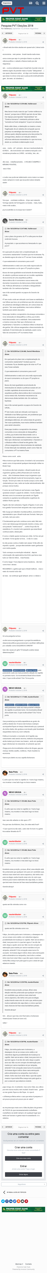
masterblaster (33, 697)
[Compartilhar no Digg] (11, 1201)
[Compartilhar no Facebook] (7, 1201)
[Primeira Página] (2, 33)
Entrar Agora (23, 1174)
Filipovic (30, 923)
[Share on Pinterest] (26, 1201)
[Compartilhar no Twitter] (3, 1201)
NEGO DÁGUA (15, 688)
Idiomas (18, 1264)
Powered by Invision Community (24, 1269)
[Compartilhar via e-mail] (22, 1201)
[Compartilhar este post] (43, 42)
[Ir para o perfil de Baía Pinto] (5, 773)
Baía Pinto (13, 772)
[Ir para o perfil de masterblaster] (5, 663)
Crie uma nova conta (23, 1158)
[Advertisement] (23, 1236)
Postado (18, 42)
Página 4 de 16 (23, 33)
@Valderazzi (7, 670)
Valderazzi (8, 29)
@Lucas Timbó (32, 670)
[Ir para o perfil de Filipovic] (5, 40)
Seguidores (22, 1184)
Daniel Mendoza (16, 220)
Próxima (38, 33)
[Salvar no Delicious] (14, 1201)
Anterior (9, 33)
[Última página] (44, 33)
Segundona (34, 29)
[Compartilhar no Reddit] (18, 1201)
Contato (28, 1264)
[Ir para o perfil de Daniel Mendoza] (5, 220)
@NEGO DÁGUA (19, 670)
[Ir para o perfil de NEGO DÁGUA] (5, 689)
